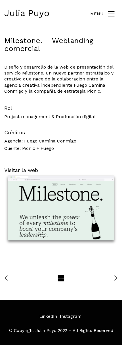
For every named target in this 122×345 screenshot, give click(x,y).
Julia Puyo (26, 13)
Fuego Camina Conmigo (50, 141)
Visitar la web (21, 170)
